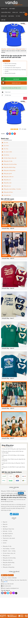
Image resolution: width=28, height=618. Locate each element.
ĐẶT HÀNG (11, 16)
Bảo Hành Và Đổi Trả (8, 533)
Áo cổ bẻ (6, 142)
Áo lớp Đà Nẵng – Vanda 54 (8, 408)
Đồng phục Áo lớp (20, 49)
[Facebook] (2, 593)
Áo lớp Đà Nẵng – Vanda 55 (8, 378)
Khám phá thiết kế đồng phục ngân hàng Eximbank (14, 448)
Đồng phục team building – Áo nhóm (12, 189)
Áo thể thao (6, 155)
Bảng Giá (5, 522)
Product (13, 49)
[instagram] (13, 593)
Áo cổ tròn (6, 145)
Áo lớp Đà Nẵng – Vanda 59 (8, 258)
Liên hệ (4, 542)
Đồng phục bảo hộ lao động (10, 164)
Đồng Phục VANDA (5, 49)
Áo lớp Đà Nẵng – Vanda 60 (8, 228)
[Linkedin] (8, 593)
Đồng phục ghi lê (8, 173)
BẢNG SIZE (4, 16)
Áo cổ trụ (6, 148)
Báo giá (4, 575)
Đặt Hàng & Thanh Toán (8, 528)
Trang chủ (4, 8)
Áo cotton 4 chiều (8, 151)
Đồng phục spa (7, 186)
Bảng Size (5, 526)
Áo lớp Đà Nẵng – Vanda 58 (8, 288)
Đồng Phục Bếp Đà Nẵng (9, 167)
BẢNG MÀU (22, 12)
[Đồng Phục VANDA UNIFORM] (14, 3)
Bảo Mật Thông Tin (7, 535)
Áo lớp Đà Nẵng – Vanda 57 (8, 318)
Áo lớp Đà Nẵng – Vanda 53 (8, 438)
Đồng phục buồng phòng (9, 170)
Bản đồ (5, 581)
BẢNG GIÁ (15, 12)
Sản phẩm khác (7, 195)
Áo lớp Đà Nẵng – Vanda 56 (8, 348)
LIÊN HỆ (3, 19)
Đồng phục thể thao (8, 192)
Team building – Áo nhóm (9, 548)
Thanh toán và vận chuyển (9, 538)
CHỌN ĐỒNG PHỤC (6, 12)
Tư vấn (18, 16)
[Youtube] (10, 593)
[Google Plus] (5, 593)
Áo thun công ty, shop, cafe (10, 158)
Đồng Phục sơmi (7, 182)
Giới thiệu (5, 540)
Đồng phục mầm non (8, 176)
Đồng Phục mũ (7, 179)
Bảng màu (5, 524)
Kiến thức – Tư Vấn (7, 531)
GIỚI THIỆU (12, 8)
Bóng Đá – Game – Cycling (9, 550)
